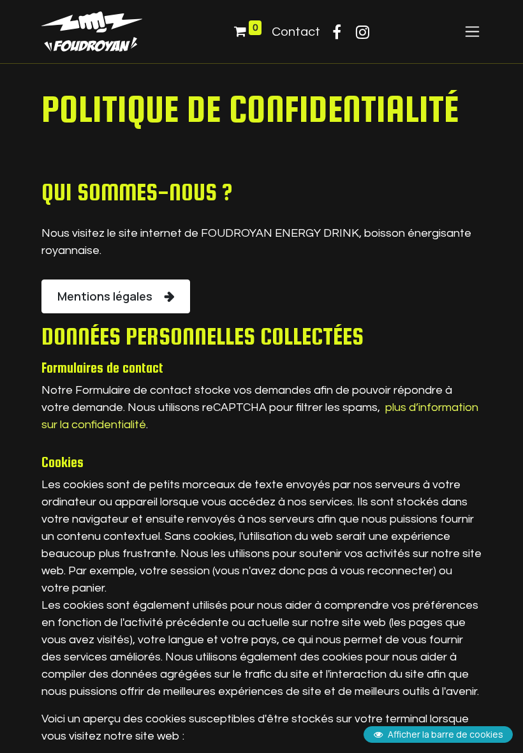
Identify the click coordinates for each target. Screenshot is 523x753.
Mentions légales (106, 296)
